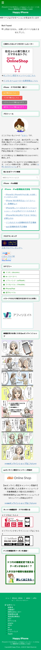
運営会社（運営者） (17, 598)
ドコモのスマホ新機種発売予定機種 (21, 222)
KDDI (10, 625)
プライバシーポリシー (22, 600)
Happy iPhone (20, 12)
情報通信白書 (13, 614)
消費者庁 (11, 610)
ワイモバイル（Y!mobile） (16, 284)
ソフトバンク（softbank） (16, 280)
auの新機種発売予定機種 (16, 227)
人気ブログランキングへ (12, 248)
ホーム (7, 598)
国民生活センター (14, 612)
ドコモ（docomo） (13, 272)
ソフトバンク (13, 631)
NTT (9, 619)
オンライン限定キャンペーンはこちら (19, 75)
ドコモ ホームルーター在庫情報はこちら (20, 81)
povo (10, 629)
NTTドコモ (12, 621)
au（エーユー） (12, 276)
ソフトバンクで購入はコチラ (13, 102)
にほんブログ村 (8, 256)
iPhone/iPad (10, 289)
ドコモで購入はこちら (11, 98)
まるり (24, 135)
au (9, 627)
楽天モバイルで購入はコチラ (13, 107)
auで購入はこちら (9, 93)
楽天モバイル (11, 292)
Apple (10, 634)
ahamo (10, 623)
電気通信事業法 (14, 616)
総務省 (28, 598)
